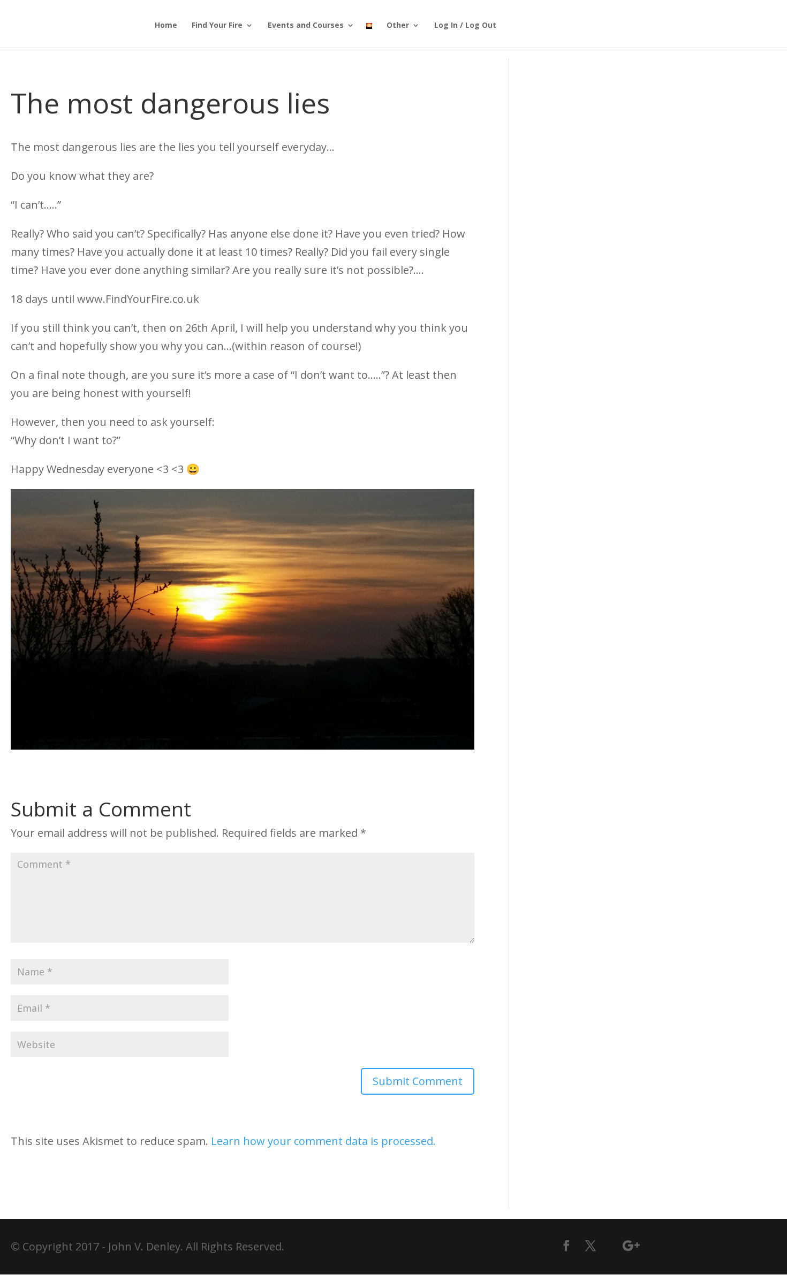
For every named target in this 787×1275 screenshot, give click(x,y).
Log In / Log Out (465, 25)
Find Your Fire (217, 25)
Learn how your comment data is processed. (323, 1141)
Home (166, 25)
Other (398, 25)
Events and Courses (306, 25)
